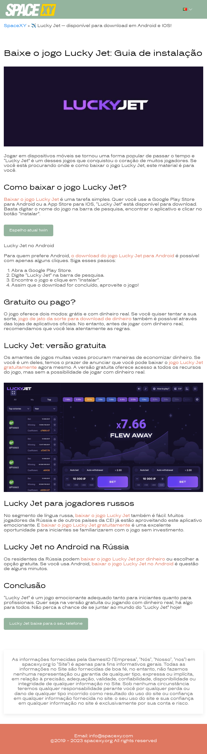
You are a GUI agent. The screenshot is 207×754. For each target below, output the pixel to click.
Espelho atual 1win (28, 230)
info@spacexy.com (111, 736)
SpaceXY (15, 26)
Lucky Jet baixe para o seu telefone (46, 624)
